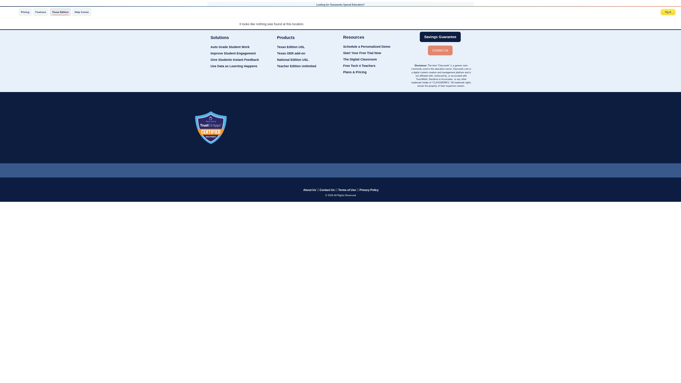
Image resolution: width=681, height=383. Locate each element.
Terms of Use (347, 190)
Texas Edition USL (291, 47)
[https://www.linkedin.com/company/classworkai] (312, 169)
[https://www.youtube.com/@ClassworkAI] (369, 169)
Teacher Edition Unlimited (296, 66)
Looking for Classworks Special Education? (340, 4)
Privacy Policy (369, 190)
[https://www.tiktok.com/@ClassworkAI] (326, 169)
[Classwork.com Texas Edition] (10, 12)
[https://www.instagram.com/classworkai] (354, 169)
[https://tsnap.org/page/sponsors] (477, 127)
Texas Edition (60, 12)
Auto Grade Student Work (230, 47)
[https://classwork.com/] (336, 182)
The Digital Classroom (360, 59)
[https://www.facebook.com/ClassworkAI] (340, 169)
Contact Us (327, 190)
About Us (309, 190)
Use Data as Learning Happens (234, 66)
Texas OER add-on (291, 53)
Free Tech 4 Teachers (359, 66)
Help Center (82, 12)
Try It (668, 12)
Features (40, 12)
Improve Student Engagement (233, 53)
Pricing (25, 12)
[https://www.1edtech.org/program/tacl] (211, 127)
